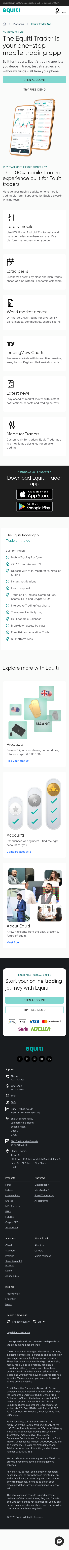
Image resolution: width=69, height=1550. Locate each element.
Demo (8, 1270)
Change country (21, 1321)
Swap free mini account (13, 1263)
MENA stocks (12, 1206)
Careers (38, 1250)
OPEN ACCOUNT (34, 79)
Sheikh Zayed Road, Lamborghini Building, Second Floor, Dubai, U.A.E (22, 1126)
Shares (9, 1200)
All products (11, 1227)
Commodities (12, 1195)
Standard (10, 1250)
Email (13, 1095)
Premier (9, 1255)
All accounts (12, 1275)
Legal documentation (18, 1332)
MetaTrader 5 (41, 1190)
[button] (59, 1541)
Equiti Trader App (44, 1195)
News (8, 1304)
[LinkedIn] (49, 1059)
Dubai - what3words (22, 1108)
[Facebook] (20, 1059)
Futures (9, 1216)
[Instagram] (34, 1059)
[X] (27, 1059)
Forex (8, 1184)
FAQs (13, 1102)
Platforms (18, 24)
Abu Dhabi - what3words (24, 1141)
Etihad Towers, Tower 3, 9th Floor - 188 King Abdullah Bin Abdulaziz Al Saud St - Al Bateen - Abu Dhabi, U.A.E (36, 1159)
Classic (9, 1245)
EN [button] (39, 1321)
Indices (9, 1190)
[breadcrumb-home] (4, 24)
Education (10, 1299)
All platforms (41, 1200)
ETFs (8, 1211)
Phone (14, 1076)
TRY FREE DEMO (34, 89)
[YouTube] (42, 1059)
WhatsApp (16, 1085)
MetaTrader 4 (41, 1184)
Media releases (42, 1255)
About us (39, 1245)
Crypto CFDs (12, 1222)
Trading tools (12, 1293)
